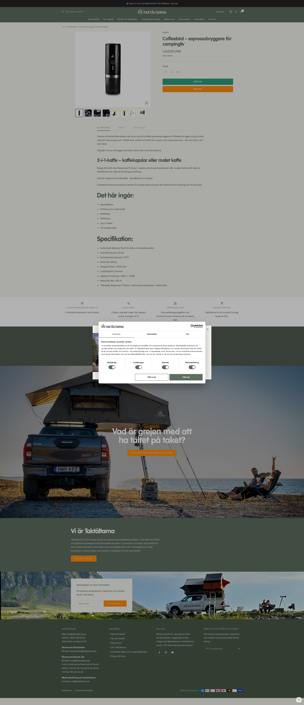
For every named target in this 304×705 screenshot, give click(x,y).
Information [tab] (152, 334)
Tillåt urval (151, 377)
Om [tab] (187, 334)
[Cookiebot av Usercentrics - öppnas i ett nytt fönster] (192, 326)
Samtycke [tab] (116, 334)
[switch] (138, 367)
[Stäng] (208, 329)
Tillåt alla (186, 377)
